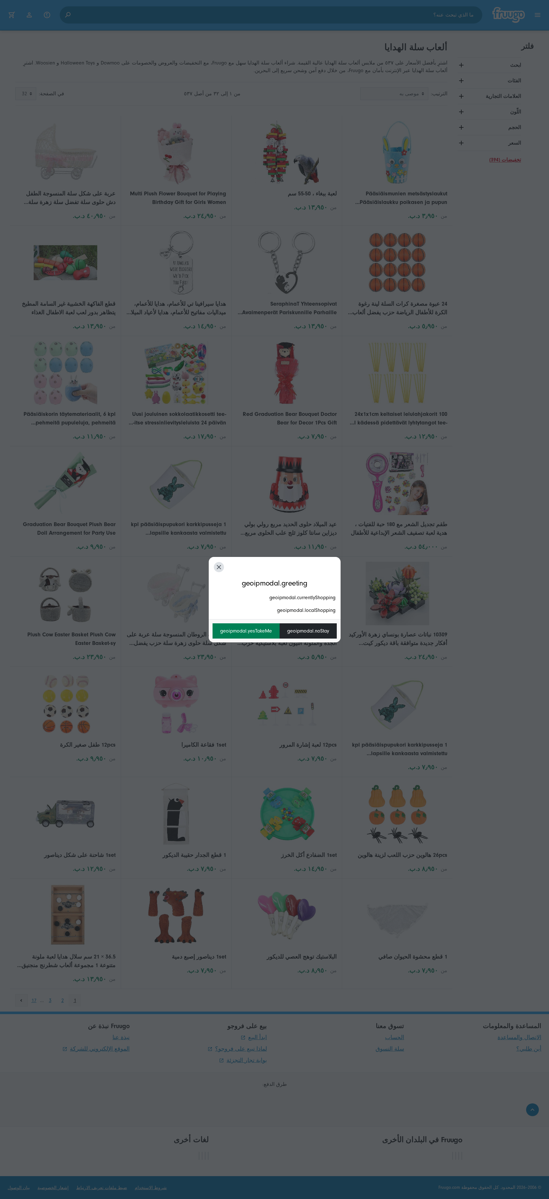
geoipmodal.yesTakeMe (246, 631)
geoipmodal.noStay (308, 631)
